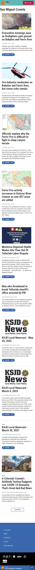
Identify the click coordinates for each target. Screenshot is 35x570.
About (5, 533)
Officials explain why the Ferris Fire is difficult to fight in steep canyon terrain (15, 138)
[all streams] (32, 567)
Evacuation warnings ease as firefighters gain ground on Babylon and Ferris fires (17, 36)
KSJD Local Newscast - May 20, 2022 (17, 339)
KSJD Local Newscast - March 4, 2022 (15, 389)
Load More (17, 510)
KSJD (3, 475)
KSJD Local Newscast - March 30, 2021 (15, 429)
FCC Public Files (8, 545)
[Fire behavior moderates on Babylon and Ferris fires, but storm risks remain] (16, 71)
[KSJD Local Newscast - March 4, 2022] (16, 376)
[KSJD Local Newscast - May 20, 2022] (16, 326)
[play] (3, 568)
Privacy (6, 541)
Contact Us (7, 537)
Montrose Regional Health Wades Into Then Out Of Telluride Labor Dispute (16, 250)
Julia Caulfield (5, 297)
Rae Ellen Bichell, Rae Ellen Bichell (10, 492)
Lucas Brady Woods (7, 345)
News (3, 424)
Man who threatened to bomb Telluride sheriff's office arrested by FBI (15, 289)
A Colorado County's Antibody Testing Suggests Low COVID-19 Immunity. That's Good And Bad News (17, 483)
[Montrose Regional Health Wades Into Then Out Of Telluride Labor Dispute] (16, 235)
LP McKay (4, 43)
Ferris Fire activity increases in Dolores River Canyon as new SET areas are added (16, 195)
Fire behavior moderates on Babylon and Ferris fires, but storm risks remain (17, 85)
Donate (29, 3)
